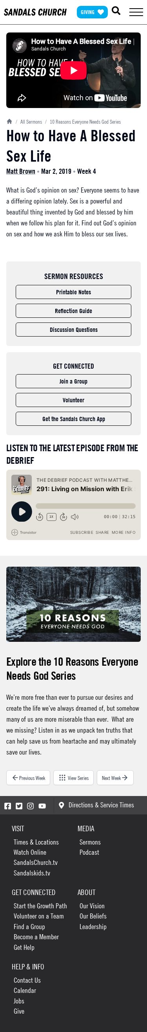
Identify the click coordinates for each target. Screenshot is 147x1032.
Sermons (90, 842)
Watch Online (30, 852)
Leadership (93, 926)
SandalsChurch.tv (36, 862)
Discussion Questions (74, 329)
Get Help (24, 947)
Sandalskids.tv (32, 873)
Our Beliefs (93, 916)
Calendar (25, 990)
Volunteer (73, 400)
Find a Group (29, 926)
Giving (87, 12)
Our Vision (92, 906)
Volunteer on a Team (39, 916)
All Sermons (29, 121)
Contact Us (27, 980)
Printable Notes (73, 292)
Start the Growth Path (40, 906)
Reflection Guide (73, 311)
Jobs (19, 1001)
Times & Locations (36, 842)
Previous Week (32, 777)
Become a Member (36, 937)
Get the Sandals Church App (73, 419)
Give (19, 1011)
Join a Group (73, 381)
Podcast (89, 852)
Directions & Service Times (101, 805)
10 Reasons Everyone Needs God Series (83, 121)
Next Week (111, 777)
